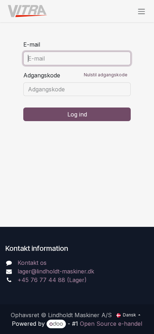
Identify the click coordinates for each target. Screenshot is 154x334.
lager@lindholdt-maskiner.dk (56, 271)
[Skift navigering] (141, 11)
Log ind (77, 114)
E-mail (31, 44)
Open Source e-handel (111, 323)
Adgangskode (75, 75)
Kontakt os (32, 262)
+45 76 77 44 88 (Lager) (52, 279)
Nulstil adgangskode (105, 74)
